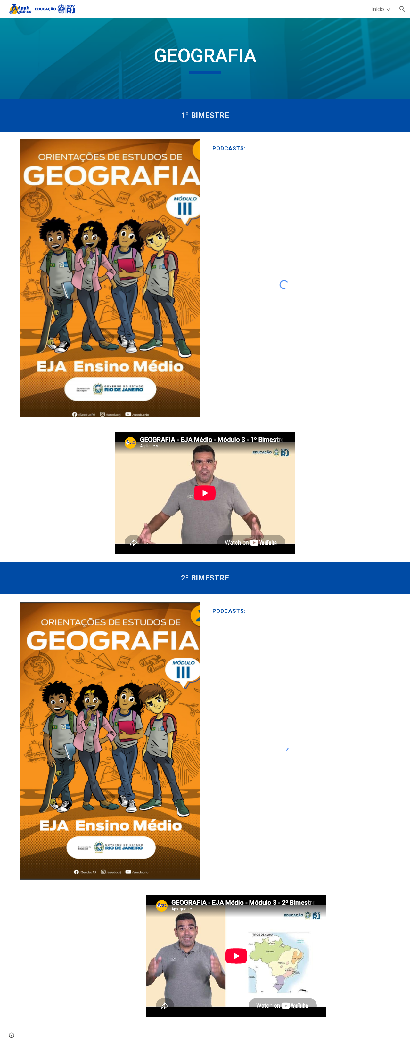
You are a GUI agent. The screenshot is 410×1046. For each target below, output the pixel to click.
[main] (205, 58)
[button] (402, 9)
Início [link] (377, 8)
